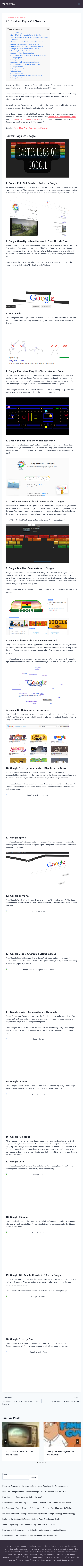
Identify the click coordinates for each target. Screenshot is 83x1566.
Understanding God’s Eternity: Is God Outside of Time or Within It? (29, 1535)
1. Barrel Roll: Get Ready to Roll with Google (25, 35)
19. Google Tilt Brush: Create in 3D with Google (26, 75)
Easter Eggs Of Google (15, 33)
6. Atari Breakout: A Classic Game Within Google (26, 46)
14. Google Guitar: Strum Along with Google (25, 64)
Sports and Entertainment (16, 17)
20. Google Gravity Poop (18, 78)
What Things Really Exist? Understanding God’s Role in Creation (28, 1524)
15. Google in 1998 (16, 66)
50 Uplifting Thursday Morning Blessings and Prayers (20, 1401)
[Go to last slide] (5, 1441)
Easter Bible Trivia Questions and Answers (31, 128)
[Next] (77, 1441)
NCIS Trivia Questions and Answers (66, 1400)
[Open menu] (79, 4)
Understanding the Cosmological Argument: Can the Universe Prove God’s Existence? (37, 1502)
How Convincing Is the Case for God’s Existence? (22, 1497)
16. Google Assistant (17, 69)
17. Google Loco (15, 71)
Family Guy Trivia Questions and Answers (60, 1453)
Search (5, 1473)
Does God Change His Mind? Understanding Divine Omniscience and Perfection (34, 1491)
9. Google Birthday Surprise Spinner (22, 53)
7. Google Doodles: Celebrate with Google (24, 48)
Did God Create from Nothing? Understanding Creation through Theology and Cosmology (38, 1513)
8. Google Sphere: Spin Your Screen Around (25, 51)
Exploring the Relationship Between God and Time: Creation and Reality (31, 1519)
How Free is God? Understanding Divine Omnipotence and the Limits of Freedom (34, 1530)
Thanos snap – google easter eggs (62, 116)
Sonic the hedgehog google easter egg (24, 119)
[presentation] (20, 1434)
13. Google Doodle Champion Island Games (24, 62)
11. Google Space (16, 57)
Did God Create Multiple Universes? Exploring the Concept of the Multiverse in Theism (37, 1508)
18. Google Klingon (16, 73)
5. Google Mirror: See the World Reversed (24, 44)
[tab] (37, 1462)
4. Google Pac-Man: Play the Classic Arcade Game (27, 42)
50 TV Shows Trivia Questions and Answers (20, 1453)
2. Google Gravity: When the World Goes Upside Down (29, 37)
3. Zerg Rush (14, 39)
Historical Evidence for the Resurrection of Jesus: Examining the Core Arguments (35, 1486)
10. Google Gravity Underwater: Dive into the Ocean (28, 55)
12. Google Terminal (16, 60)
